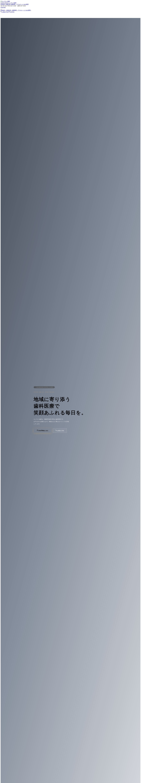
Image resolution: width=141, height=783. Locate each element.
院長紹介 (3, 4)
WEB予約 (3, 7)
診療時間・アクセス (16, 4)
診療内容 (8, 4)
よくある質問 (24, 4)
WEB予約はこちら (43, 430)
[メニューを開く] (1, 9)
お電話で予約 (5, 12)
